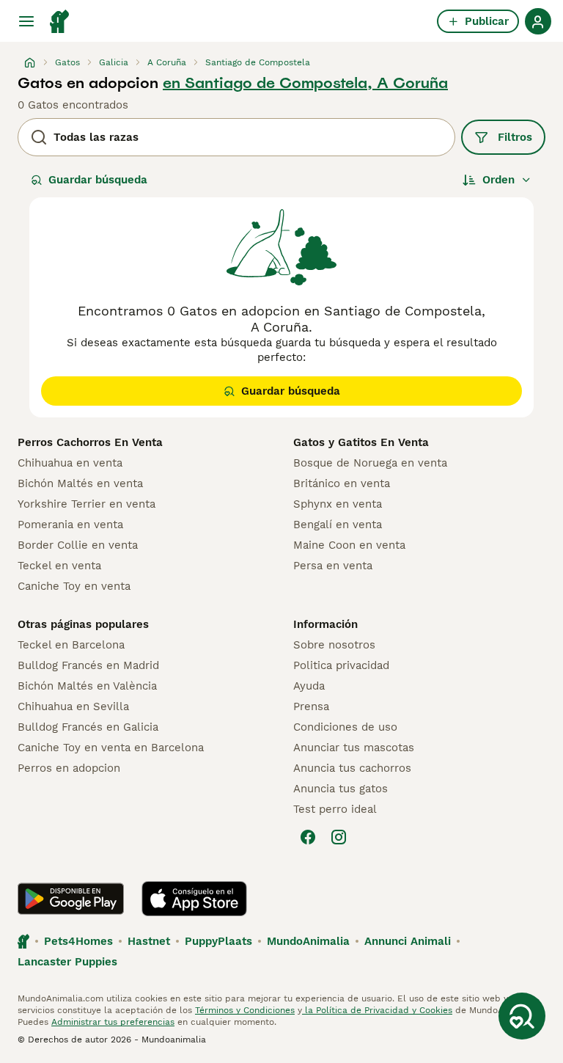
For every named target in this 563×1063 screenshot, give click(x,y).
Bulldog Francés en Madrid (88, 665)
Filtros (515, 137)
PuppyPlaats (218, 941)
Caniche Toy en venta (74, 586)
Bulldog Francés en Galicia (88, 727)
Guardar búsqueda (97, 179)
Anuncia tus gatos (340, 788)
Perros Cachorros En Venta (90, 442)
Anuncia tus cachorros (352, 768)
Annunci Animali (407, 941)
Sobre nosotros (334, 644)
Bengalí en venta (337, 524)
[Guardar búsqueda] (521, 1016)
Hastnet (149, 941)
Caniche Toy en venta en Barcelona (111, 747)
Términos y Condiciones (245, 1010)
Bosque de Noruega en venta (370, 463)
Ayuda (309, 686)
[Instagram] (338, 837)
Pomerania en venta (70, 524)
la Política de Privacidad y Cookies (377, 1010)
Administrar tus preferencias (112, 1022)
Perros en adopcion (69, 768)
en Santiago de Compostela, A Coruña (305, 83)
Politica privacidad (341, 665)
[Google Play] (71, 898)
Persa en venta (332, 565)
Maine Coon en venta (349, 545)
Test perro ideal (335, 809)
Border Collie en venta (78, 545)
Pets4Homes (78, 941)
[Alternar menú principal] (26, 21)
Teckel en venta (59, 565)
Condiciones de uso (345, 727)
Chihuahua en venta (70, 463)
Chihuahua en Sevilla (73, 706)
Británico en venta (341, 483)
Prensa (311, 706)
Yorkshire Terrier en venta (86, 504)
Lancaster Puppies (67, 961)
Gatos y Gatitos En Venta (361, 442)
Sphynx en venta (337, 504)
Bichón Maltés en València (87, 686)
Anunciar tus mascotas (353, 747)
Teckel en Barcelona (71, 644)
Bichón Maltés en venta (80, 483)
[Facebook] (308, 837)
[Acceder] (538, 21)
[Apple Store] (194, 898)
